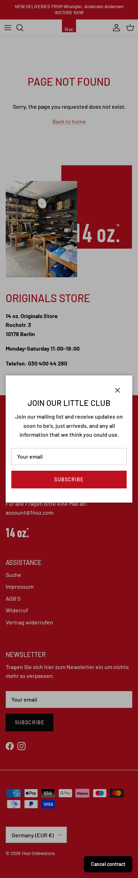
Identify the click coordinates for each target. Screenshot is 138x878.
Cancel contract (108, 864)
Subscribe (69, 479)
